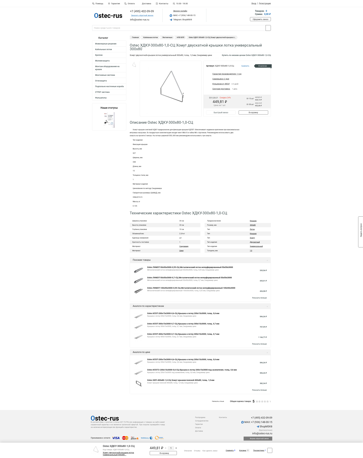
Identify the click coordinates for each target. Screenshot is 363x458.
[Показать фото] (134, 65)
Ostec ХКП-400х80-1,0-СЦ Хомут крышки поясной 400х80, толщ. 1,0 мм (180, 380)
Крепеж (99, 55)
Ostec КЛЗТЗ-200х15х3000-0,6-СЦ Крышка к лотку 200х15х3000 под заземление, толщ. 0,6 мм (192, 370)
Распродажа (200, 417)
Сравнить (230, 450)
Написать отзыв (218, 401)
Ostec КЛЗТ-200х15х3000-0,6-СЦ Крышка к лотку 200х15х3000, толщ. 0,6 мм (183, 313)
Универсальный (256, 246)
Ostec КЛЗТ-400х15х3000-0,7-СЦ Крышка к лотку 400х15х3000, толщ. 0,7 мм (183, 334)
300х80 (253, 225)
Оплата (131, 3)
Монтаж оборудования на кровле (107, 67)
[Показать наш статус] (109, 119)
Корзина (242, 450)
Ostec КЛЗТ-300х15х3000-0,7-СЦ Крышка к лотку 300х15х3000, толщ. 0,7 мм (183, 324)
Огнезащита (101, 81)
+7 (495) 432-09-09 (141, 11)
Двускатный (255, 242)
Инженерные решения (105, 44)
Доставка (146, 3)
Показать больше (259, 298)
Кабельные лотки (103, 49)
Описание (188, 451)
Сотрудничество (201, 421)
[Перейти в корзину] (252, 13)
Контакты (163, 3)
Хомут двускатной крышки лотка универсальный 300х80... (118, 454)
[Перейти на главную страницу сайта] (108, 15)
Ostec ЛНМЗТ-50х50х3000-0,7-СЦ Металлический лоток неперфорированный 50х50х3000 (189, 277)
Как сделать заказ (209, 451)
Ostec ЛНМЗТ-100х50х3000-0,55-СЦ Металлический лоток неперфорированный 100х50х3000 (191, 288)
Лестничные (167, 37)
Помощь (99, 3)
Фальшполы (101, 98)
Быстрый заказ (221, 112)
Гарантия (115, 3)
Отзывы (197, 451)
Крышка (253, 221)
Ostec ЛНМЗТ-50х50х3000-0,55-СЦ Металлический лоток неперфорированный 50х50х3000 (190, 267)
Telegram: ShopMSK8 (182, 19)
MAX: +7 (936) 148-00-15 (184, 15)
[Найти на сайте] (268, 28)
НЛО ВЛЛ (180, 37)
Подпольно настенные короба (109, 86)
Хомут (252, 238)
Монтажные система (105, 75)
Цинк (181, 251)
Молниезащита (102, 61)
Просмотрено (258, 450)
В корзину (253, 112)
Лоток (252, 229)
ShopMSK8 (265, 426)
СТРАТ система (102, 92)
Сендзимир (183, 246)
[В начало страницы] (269, 450)
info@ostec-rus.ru (262, 433)
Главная (135, 37)
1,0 (251, 251)
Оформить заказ (260, 19)
